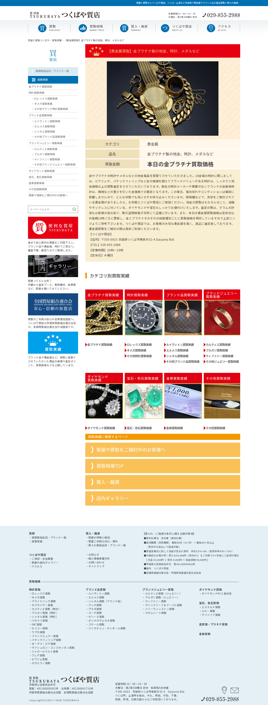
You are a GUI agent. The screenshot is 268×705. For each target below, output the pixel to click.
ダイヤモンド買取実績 (101, 428)
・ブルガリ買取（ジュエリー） (161, 597)
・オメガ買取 (37, 597)
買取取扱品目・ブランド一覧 (52, 71)
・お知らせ (92, 554)
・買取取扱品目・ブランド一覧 (47, 537)
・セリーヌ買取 (95, 616)
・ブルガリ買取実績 (43, 154)
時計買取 (35, 589)
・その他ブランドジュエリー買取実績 (53, 164)
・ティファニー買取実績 (46, 159)
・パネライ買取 (38, 620)
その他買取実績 (215, 428)
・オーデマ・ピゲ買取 (42, 644)
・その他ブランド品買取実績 (48, 136)
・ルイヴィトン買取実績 (46, 121)
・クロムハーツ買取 (154, 613)
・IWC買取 (35, 624)
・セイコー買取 (38, 628)
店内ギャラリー (112, 498)
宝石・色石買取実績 (139, 428)
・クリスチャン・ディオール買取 (106, 628)
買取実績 (42, 79)
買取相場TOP (110, 466)
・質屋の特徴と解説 (98, 537)
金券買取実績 (174, 428)
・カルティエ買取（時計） (45, 609)
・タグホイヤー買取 (41, 605)
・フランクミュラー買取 (44, 636)
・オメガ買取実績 (42, 104)
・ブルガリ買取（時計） (44, 613)
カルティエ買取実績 (218, 344)
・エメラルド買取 (209, 607)
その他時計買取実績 (139, 356)
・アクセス (35, 566)
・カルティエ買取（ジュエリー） (162, 593)
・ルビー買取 (207, 611)
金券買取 (205, 634)
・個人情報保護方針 (98, 558)
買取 (32, 533)
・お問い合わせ (95, 562)
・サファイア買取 (209, 615)
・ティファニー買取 (154, 601)
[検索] (74, 209)
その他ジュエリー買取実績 (222, 361)
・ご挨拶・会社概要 (41, 558)
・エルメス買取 (95, 597)
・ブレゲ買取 (37, 655)
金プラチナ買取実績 (99, 344)
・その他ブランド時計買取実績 (50, 109)
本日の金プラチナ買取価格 (180, 164)
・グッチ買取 (94, 605)
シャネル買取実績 (177, 356)
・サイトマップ (95, 566)
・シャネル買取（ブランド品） (104, 601)
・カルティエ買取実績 (44, 149)
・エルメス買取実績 (43, 126)
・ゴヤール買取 (95, 624)
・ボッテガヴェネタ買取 (100, 620)
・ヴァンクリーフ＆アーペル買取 (162, 605)
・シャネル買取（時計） (44, 616)
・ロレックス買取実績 (44, 98)
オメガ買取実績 (136, 350)
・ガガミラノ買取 (39, 663)
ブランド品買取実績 (40, 115)
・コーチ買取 (94, 613)
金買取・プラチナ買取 (213, 624)
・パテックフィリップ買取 (45, 640)
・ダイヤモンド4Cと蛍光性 (215, 593)
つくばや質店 (37, 555)
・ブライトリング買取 (42, 601)
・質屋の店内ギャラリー (44, 562)
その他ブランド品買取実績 (182, 361)
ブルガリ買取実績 (217, 350)
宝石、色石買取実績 (40, 177)
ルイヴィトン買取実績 (180, 344)
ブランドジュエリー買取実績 (45, 143)
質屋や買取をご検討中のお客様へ (130, 449)
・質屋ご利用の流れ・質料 (102, 541)
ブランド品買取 (96, 589)
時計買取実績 (36, 92)
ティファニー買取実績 (219, 356)
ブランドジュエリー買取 (158, 589)
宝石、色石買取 (209, 603)
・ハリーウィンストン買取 (158, 609)
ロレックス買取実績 (139, 344)
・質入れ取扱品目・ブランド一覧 (106, 545)
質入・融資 (107, 482)
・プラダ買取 (94, 609)
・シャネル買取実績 (43, 131)
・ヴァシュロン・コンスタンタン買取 (52, 647)
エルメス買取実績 (177, 350)
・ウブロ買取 (37, 632)
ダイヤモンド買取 (210, 589)
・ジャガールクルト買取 (43, 651)
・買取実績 (36, 541)
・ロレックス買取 (39, 593)
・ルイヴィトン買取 (98, 593)
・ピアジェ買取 (38, 659)
